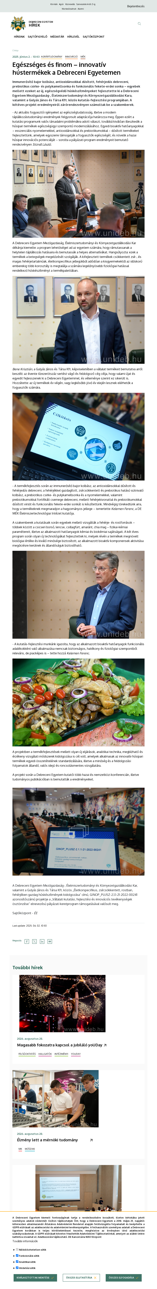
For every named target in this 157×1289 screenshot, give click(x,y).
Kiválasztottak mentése (33, 1277)
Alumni (81, 9)
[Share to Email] (49, 941)
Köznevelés (70, 4)
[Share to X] (34, 941)
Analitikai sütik (27, 1262)
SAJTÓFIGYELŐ (37, 36)
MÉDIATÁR (57, 36)
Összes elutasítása (79, 1277)
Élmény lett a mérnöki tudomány (47, 1139)
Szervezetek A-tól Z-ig (85, 4)
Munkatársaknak (69, 9)
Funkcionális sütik (29, 1255)
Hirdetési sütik (27, 1268)
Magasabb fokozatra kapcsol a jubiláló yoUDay (59, 1044)
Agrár (61, 4)
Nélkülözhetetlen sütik (32, 1249)
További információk (25, 1241)
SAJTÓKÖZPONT (94, 36)
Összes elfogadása (121, 1277)
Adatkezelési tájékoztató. (53, 1237)
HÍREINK (19, 36)
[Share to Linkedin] (42, 941)
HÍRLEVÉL (73, 36)
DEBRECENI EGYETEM (41, 21)
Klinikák (53, 4)
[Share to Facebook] (27, 941)
